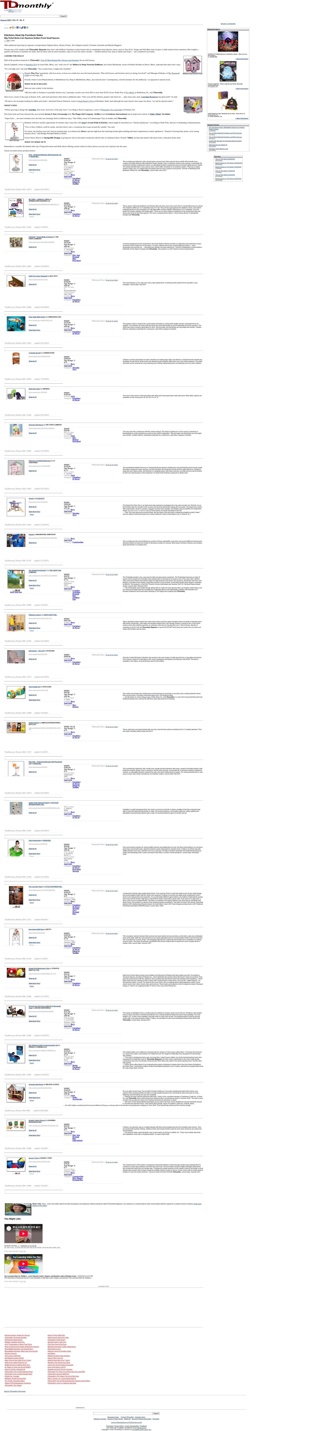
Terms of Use (141, 1428)
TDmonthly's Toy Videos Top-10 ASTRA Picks (63, 1376)
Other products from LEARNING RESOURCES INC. (44, 1125)
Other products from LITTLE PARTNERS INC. (42, 890)
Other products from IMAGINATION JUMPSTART (43, 538)
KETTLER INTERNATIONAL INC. (43, 803)
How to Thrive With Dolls (56, 1335)
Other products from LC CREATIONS (39, 466)
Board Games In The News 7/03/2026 (228, 167)
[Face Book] (18, 28)
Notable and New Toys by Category (60, 1369)
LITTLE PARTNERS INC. (53, 887)
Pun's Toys (146, 697)
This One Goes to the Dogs (57, 1344)
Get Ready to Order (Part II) (14, 1358)
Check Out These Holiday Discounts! (60, 1365)
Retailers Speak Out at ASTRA (15, 1378)
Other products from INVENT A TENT (39, 1161)
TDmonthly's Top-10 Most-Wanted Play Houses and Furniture (69, 1381)
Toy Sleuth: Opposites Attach (15, 1381)
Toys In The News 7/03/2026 (225, 171)
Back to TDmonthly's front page (15, 1391)
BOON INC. (35, 156)
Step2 (84, 123)
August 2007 (5, 20)
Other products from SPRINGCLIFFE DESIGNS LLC (44, 204)
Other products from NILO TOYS (38, 279)
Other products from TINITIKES (38, 392)
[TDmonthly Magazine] (27, 12)
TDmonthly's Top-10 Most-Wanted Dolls (18, 1374)
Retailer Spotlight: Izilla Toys (15, 1342)
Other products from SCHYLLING (38, 690)
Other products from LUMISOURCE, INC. (41, 320)
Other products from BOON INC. (38, 160)
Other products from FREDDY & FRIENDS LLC (42, 1050)
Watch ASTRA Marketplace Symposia (18, 1383)
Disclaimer (110, 1426)
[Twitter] (15, 28)
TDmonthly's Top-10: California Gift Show (62, 1383)
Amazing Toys (31, 65)
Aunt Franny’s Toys (86, 101)
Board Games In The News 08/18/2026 (228, 163)
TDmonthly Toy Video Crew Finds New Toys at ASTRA (66, 1372)
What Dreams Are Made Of (218, 145)
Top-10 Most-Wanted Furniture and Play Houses (225, 133)
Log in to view (112, 159)
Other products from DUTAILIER (38, 654)
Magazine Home (113, 1417)
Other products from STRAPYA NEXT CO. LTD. (42, 973)
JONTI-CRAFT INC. (50, 615)
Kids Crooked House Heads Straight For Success (22, 1347)
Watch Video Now (16, 592)
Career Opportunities (132, 1426)
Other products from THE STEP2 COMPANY (42, 242)
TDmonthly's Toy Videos (13, 1385)
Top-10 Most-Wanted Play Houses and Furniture (60, 60)
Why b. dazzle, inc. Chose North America (62, 1378)
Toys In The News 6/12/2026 (225, 175)
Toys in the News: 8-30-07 (57, 1367)
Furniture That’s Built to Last (218, 149)
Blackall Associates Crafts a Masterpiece (62, 1347)
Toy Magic (130, 93)
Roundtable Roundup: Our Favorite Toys (19, 1349)
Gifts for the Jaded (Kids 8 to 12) (16, 1363)
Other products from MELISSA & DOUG (40, 1088)
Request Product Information (141, 1419)
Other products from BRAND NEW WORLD (41, 1011)
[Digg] (20, 28)
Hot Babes (51, 1353)
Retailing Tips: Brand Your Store (59, 1363)
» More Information (242, 59)
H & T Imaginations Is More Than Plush (18, 1344)
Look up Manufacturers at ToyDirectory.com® (126, 1422)
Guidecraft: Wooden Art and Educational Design (225, 141)
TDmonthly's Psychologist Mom (16, 1337)
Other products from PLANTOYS (38, 502)
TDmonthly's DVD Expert (56, 1340)
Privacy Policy (119, 1426)
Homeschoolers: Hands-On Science (17, 1335)
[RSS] (13, 28)
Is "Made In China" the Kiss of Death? (18, 1367)
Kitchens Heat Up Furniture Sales (59, 1351)
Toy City (25, 97)
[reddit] (27, 28)
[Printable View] (10, 28)
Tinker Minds (155, 114)
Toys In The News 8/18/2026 (225, 159)
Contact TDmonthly (127, 1417)
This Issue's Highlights (13, 1356)
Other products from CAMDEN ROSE (39, 356)
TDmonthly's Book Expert (13, 1340)
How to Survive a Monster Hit (15, 1369)
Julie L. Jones (11, 40)
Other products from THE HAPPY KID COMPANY (43, 575)
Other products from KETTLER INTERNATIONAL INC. (44, 808)
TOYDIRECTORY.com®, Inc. (141, 1429)
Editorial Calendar (100, 1419)
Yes (21, 1251)
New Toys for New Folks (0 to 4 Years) (18, 1360)
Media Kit (127, 1419)
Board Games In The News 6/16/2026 (228, 179)
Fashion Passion (11, 1353)
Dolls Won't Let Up (54, 1349)
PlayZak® (156, 1419)
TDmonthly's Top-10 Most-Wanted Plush (19, 1372)
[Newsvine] (25, 28)
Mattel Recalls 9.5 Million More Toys (17, 1365)
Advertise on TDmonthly (228, 23)
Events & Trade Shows (115, 1419)
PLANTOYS (40, 498)
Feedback (143, 1426)
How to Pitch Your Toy (55, 1358)
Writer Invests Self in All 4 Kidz (58, 1337)
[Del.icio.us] (22, 28)
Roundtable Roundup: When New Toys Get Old (21, 1351)
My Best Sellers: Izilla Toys (57, 1342)
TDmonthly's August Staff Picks (58, 1374)
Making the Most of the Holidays (59, 1356)
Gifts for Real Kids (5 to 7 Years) (59, 1360)
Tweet (32, 514)
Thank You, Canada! (12, 1376)
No (25, 1251)
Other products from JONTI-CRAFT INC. (40, 618)
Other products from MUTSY (37, 932)
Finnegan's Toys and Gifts (111, 110)
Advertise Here (140, 1417)
